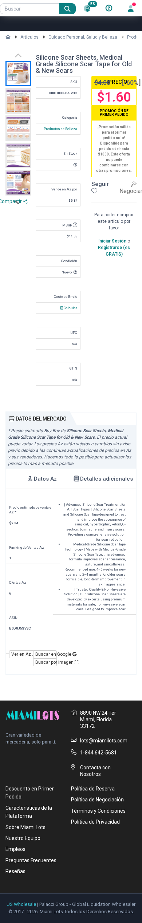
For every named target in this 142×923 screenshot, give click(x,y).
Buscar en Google (46, 654)
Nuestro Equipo (22, 838)
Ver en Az (21, 654)
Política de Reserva (93, 789)
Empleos (15, 849)
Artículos (29, 37)
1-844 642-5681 (98, 753)
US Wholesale (21, 904)
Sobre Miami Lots (25, 827)
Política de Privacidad (95, 822)
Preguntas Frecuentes (30, 860)
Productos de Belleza (60, 129)
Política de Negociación (97, 799)
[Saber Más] (109, 8)
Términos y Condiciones (98, 811)
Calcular (70, 308)
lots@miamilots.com (103, 740)
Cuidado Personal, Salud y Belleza (82, 37)
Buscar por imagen (46, 662)
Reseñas (15, 871)
